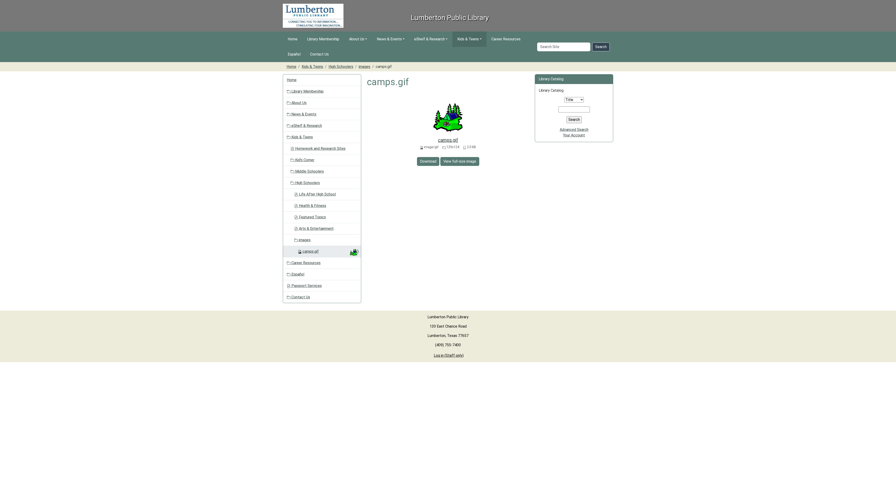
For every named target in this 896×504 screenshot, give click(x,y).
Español (294, 54)
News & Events (389, 39)
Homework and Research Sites (320, 148)
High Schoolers (341, 66)
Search (601, 47)
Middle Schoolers (309, 171)
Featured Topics (312, 217)
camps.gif (448, 140)
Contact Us (319, 54)
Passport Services (306, 286)
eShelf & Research (429, 39)
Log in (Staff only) (449, 355)
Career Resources (506, 39)
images (364, 66)
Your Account (574, 135)
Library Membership (323, 39)
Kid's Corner (304, 160)
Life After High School (317, 194)
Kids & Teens (468, 39)
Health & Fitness (312, 205)
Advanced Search (574, 129)
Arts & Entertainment (316, 228)
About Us (356, 39)
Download (428, 161)
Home (293, 39)
